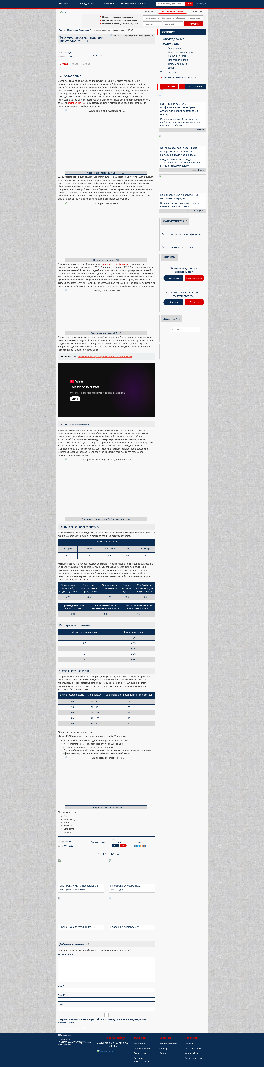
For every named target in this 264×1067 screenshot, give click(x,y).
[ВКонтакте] (135, 846)
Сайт (60, 1004)
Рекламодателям (194, 1058)
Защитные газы (177, 56)
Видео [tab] (86, 63)
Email (61, 995)
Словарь (148, 11)
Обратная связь (193, 1048)
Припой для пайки (178, 60)
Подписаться (186, 336)
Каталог (196, 11)
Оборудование (86, 3)
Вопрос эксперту (172, 11)
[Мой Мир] (144, 846)
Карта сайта (191, 1053)
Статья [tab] (64, 63)
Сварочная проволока (181, 52)
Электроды (84, 30)
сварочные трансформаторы (116, 264)
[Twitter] (138, 846)
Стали (171, 67)
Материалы (65, 3)
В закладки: (202, 3)
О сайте (189, 1043)
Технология (107, 3)
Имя (61, 985)
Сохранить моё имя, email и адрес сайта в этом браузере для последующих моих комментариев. (102, 1021)
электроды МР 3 (76, 102)
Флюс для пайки (177, 64)
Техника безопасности (133, 3)
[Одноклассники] (141, 846)
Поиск (189, 3)
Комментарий (65, 954)
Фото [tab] (75, 63)
